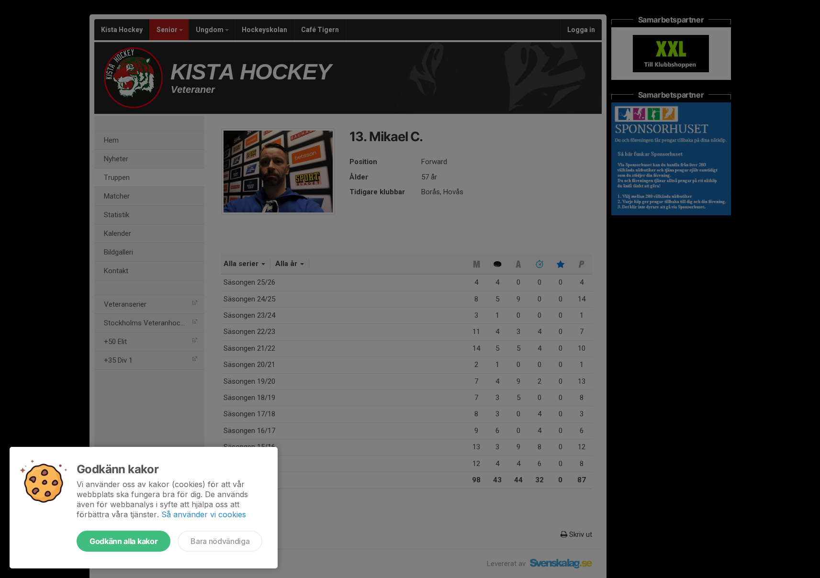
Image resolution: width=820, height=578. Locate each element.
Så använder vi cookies (203, 514)
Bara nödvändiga (220, 541)
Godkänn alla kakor (123, 541)
